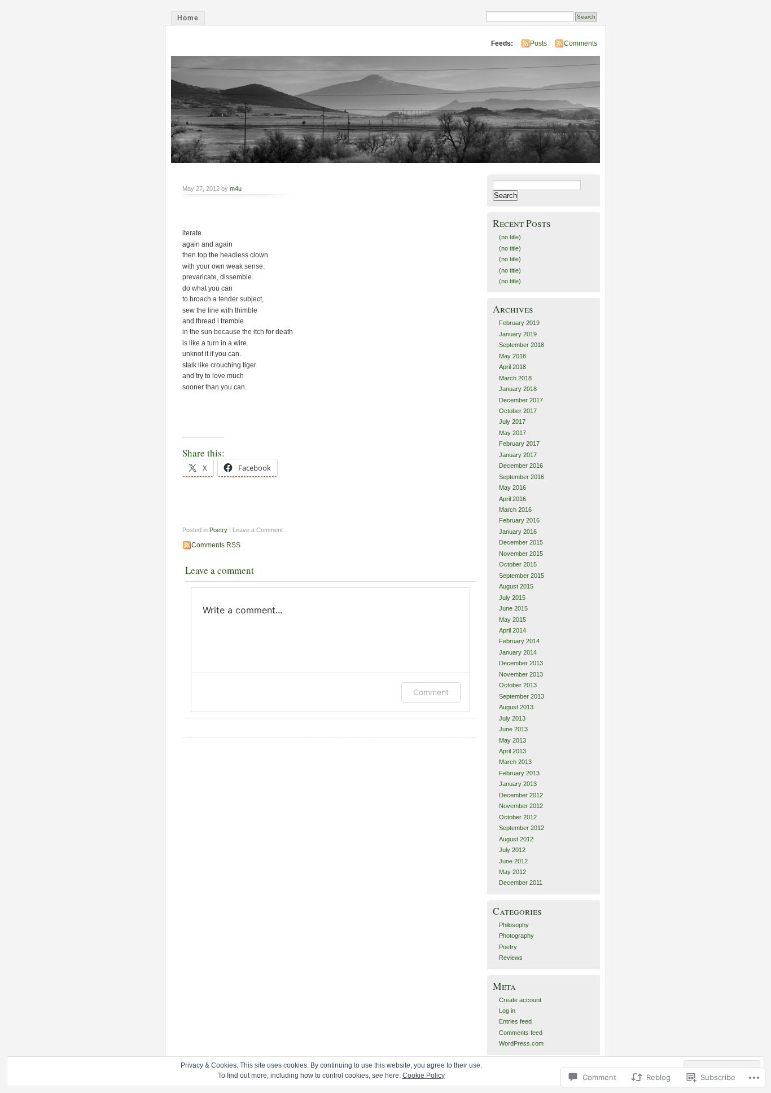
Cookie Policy (423, 1075)
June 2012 (513, 861)
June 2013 (513, 729)
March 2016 (515, 509)
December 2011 (520, 882)
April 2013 (512, 751)
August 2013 (516, 707)
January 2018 (518, 388)
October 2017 (518, 410)
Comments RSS (215, 545)
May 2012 (512, 871)
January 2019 (518, 334)
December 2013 (521, 663)
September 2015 (521, 575)
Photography (516, 935)
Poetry (218, 529)
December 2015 (521, 542)
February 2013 (519, 773)
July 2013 (512, 718)
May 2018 (512, 356)
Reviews (511, 957)
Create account (520, 1000)
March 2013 (515, 761)
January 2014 (518, 652)
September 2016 (521, 476)
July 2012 (512, 849)
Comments (580, 43)
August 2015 (516, 586)
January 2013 (518, 783)
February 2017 (519, 443)
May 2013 (512, 740)
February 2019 (519, 322)
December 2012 (521, 795)
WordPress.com (521, 1043)
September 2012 (521, 827)
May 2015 (512, 619)
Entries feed (515, 1021)
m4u (236, 188)
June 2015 (513, 608)
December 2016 (521, 465)
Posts (538, 43)
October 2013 (518, 685)
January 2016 (518, 531)
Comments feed (520, 1032)
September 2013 (521, 696)
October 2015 (518, 564)
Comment (431, 692)
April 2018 (512, 366)
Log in (507, 1010)
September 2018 (521, 344)
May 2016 (512, 487)
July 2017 (512, 421)
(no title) (510, 237)
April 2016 (512, 498)
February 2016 (519, 520)
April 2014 (512, 630)
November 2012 (521, 805)
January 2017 (518, 454)
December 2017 (521, 400)
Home (188, 18)
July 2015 (512, 597)
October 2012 (518, 817)
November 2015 (521, 553)
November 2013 (521, 674)
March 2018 (515, 378)
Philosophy (514, 924)
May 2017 (512, 432)
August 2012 (516, 839)
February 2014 (519, 641)
